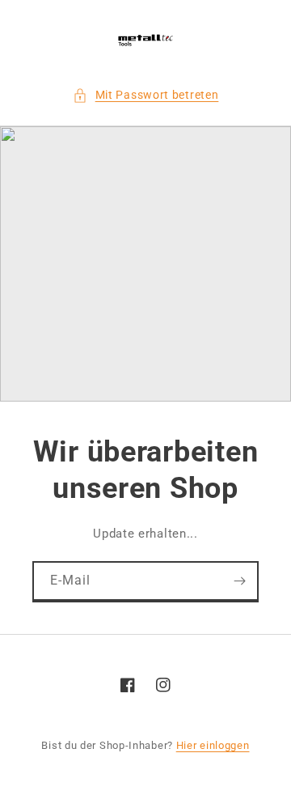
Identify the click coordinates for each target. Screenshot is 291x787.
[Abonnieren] (239, 581)
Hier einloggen (213, 745)
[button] (146, 95)
